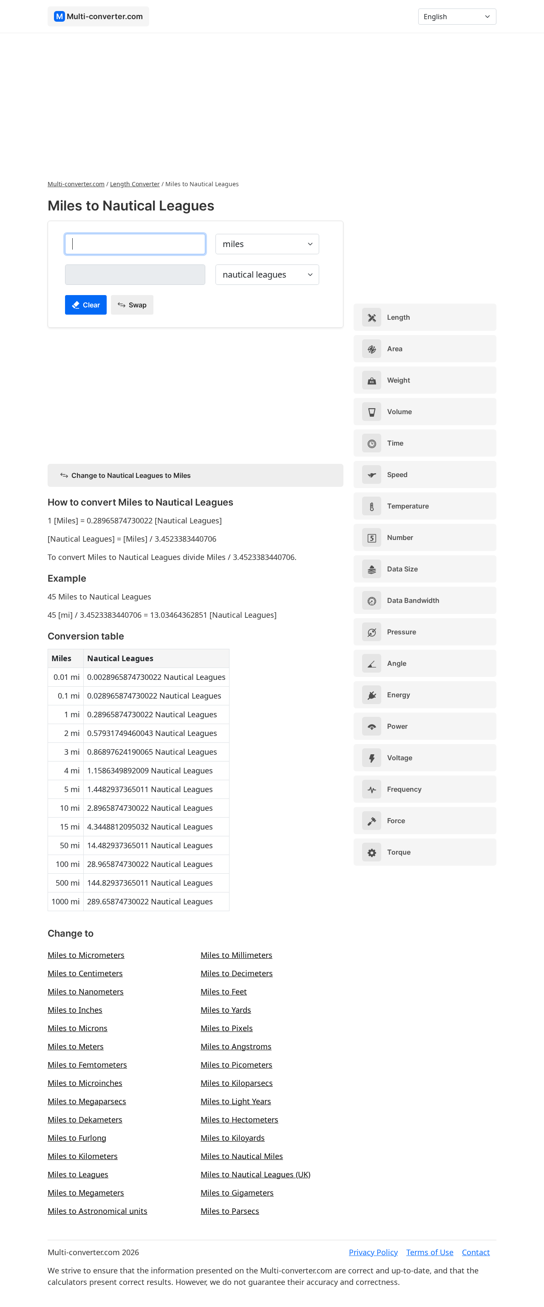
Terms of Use (429, 1252)
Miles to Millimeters (236, 955)
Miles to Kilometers (83, 1156)
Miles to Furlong (77, 1138)
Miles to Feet (224, 991)
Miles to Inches (75, 1010)
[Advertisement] (272, 105)
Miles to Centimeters (85, 973)
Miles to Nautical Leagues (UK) (255, 1174)
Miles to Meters (76, 1046)
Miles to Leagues (78, 1174)
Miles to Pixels (227, 1028)
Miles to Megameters (86, 1193)
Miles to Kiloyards (233, 1138)
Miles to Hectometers (239, 1119)
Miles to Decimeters (237, 973)
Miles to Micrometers (86, 955)
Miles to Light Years (236, 1101)
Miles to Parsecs (230, 1211)
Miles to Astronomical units (97, 1211)
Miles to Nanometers (86, 991)
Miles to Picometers (236, 1065)
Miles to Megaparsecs (87, 1101)
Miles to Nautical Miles (242, 1156)
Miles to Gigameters (237, 1193)
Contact (476, 1252)
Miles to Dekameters (85, 1119)
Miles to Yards (226, 1010)
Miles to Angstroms (236, 1046)
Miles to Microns (78, 1028)
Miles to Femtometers (87, 1065)
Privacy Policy (373, 1252)
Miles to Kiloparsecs (237, 1083)
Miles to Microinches (85, 1083)
